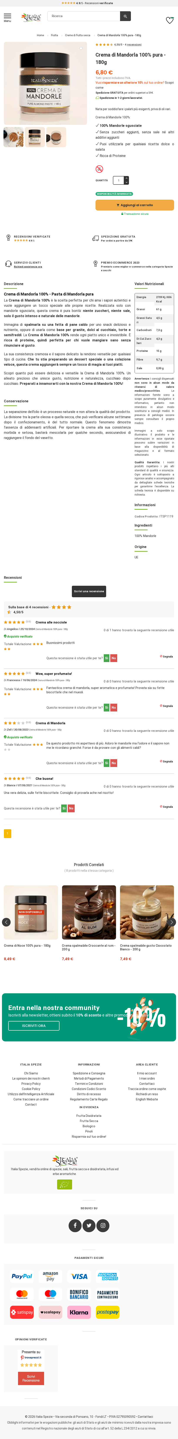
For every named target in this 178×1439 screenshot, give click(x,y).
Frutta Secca (89, 1121)
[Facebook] (75, 1226)
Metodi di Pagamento (89, 1078)
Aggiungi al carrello (135, 205)
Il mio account (147, 1073)
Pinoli (89, 1131)
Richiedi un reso (147, 1094)
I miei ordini (147, 1078)
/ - (128, 44)
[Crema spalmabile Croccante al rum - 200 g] (38, 912)
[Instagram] (103, 1226)
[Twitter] (89, 1226)
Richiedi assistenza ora (28, 266)
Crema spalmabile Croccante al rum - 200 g (38, 947)
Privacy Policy (31, 1083)
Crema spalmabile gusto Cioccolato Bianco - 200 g (95, 947)
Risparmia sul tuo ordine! (89, 1136)
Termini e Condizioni (89, 1083)
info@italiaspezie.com (89, 3)
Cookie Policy (31, 1089)
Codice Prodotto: (146, 516)
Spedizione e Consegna (89, 1073)
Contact (31, 1104)
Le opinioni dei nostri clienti (31, 1078)
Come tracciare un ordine (31, 1099)
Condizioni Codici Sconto (89, 1089)
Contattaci (147, 1083)
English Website (147, 1099)
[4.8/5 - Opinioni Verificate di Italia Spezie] (31, 1369)
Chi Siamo (31, 1073)
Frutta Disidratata (88, 1116)
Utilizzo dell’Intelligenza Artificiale (31, 1094)
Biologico (89, 1126)
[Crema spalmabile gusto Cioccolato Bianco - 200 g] (96, 912)
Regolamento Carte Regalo (89, 1099)
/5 (31, 240)
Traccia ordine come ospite (147, 1089)
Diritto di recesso (89, 1094)
